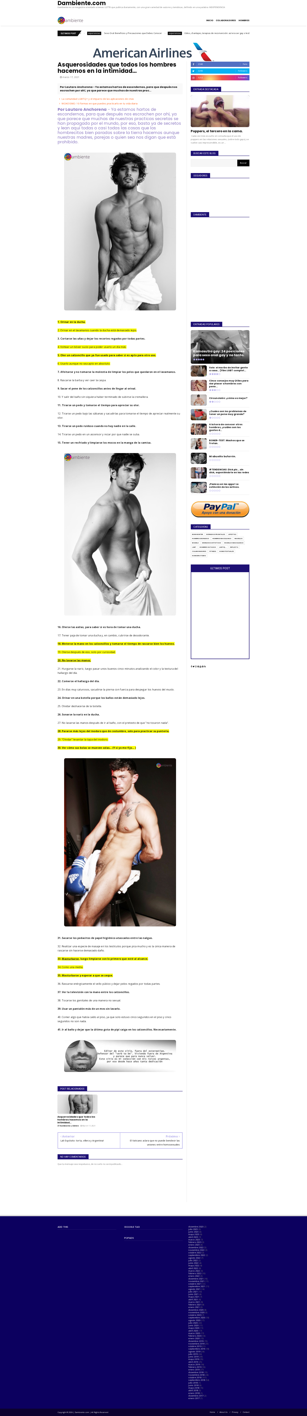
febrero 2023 (194, 1242)
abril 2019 (193, 1361)
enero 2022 (194, 1275)
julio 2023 (193, 1229)
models (195, 543)
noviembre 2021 (196, 1281)
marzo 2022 (194, 1270)
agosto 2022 (194, 1257)
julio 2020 (193, 1322)
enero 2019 (194, 1369)
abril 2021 (193, 1299)
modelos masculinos (233, 543)
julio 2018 (193, 1382)
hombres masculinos (222, 538)
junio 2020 (193, 1325)
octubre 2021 (194, 1283)
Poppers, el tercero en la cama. (217, 131)
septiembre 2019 (196, 1348)
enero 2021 (194, 1307)
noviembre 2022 (196, 1250)
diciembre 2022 (195, 1247)
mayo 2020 (193, 1328)
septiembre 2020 (196, 1317)
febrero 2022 (194, 1273)
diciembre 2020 (195, 1309)
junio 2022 (193, 1263)
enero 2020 (194, 1338)
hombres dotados (208, 547)
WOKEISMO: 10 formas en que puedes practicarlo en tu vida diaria (100, 103)
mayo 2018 (193, 1387)
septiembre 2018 (196, 1380)
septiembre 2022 (196, 1255)
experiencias (102, 33)
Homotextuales (226, 551)
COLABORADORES (226, 20)
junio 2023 (193, 1231)
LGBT (194, 547)
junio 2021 (193, 1294)
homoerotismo (199, 556)
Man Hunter (197, 534)
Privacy (235, 1412)
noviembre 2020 (196, 1312)
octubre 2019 (194, 1346)
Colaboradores (199, 551)
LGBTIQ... (223, 547)
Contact (246, 1412)
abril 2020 (193, 1330)
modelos (238, 538)
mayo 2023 (193, 1234)
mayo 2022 (193, 1265)
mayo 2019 (193, 1359)
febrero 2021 (194, 1304)
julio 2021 (193, 1291)
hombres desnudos (200, 538)
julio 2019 (193, 1354)
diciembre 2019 (195, 1341)
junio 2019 (193, 1356)
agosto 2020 (194, 1320)
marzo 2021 (194, 1302)
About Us (224, 1412)
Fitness (212, 551)
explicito (234, 547)
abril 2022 (193, 1268)
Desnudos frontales (215, 534)
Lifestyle (232, 534)
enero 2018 (194, 1393)
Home (212, 1412)
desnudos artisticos (211, 543)
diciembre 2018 (195, 1372)
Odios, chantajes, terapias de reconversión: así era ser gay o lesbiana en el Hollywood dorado (158, 33)
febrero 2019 (194, 1367)
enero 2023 (194, 1244)
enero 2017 (194, 1398)
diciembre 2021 (195, 1278)
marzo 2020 (194, 1333)
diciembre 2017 (195, 1395)
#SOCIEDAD (218, 33)
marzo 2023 (194, 1239)
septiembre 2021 (196, 1286)
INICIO (209, 20)
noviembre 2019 (196, 1343)
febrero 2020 (194, 1335)
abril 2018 (193, 1390)
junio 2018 (193, 1385)
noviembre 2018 (196, 1374)
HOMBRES (244, 20)
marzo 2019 (194, 1364)
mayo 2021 (193, 1296)
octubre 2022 (194, 1252)
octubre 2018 (194, 1377)
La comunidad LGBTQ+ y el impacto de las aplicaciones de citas (98, 98)
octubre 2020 (194, 1315)
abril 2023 (193, 1237)
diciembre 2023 (195, 1226)
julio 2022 (193, 1260)
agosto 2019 (194, 1351)
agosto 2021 (194, 1289)
